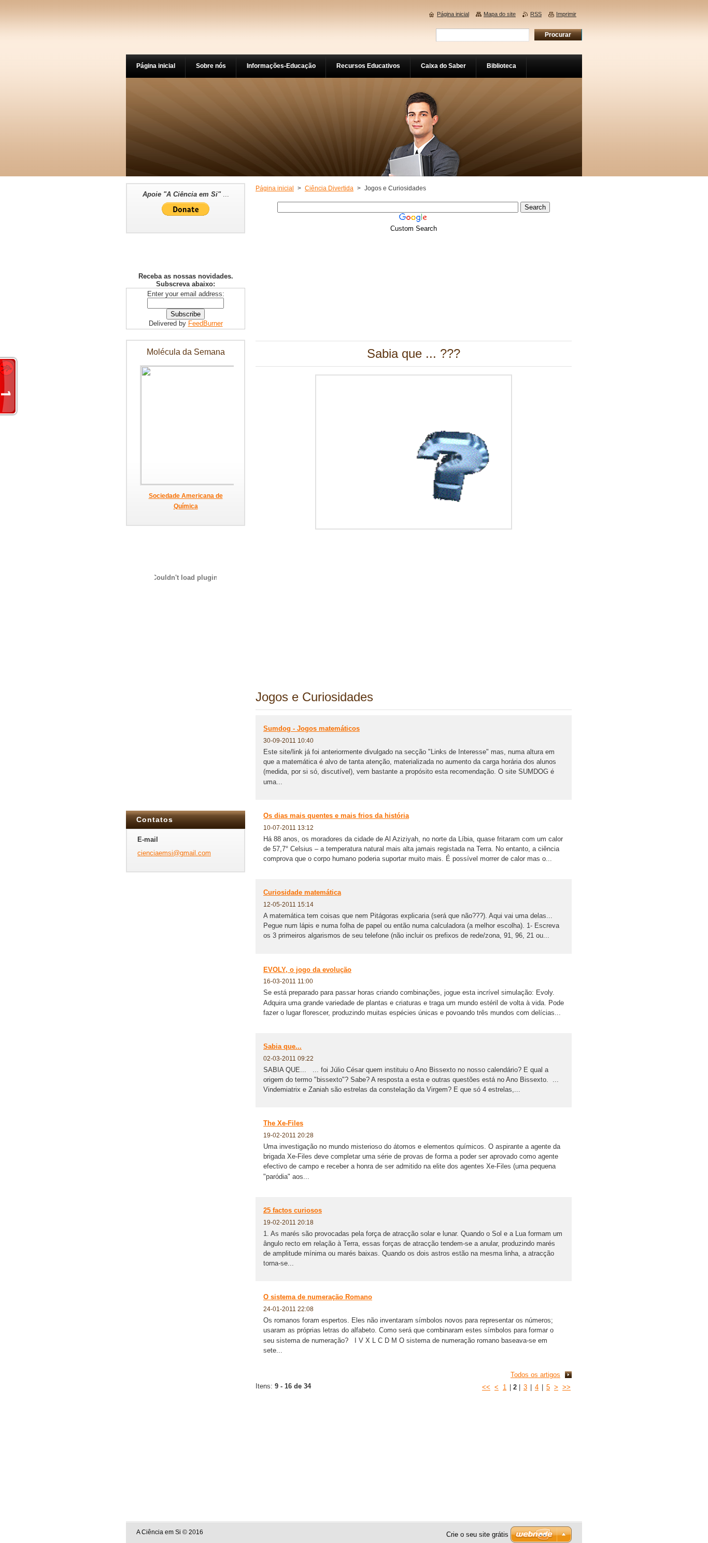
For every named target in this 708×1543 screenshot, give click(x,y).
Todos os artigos (535, 1375)
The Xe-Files (283, 1123)
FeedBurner (205, 323)
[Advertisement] (413, 247)
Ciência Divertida (329, 188)
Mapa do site (500, 14)
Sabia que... (282, 1046)
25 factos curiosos (292, 1210)
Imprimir (566, 14)
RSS (536, 14)
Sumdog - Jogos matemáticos (311, 728)
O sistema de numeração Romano (317, 1297)
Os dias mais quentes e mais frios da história (336, 815)
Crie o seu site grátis (477, 1534)
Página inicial (275, 188)
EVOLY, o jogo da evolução (307, 970)
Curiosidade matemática (302, 892)
